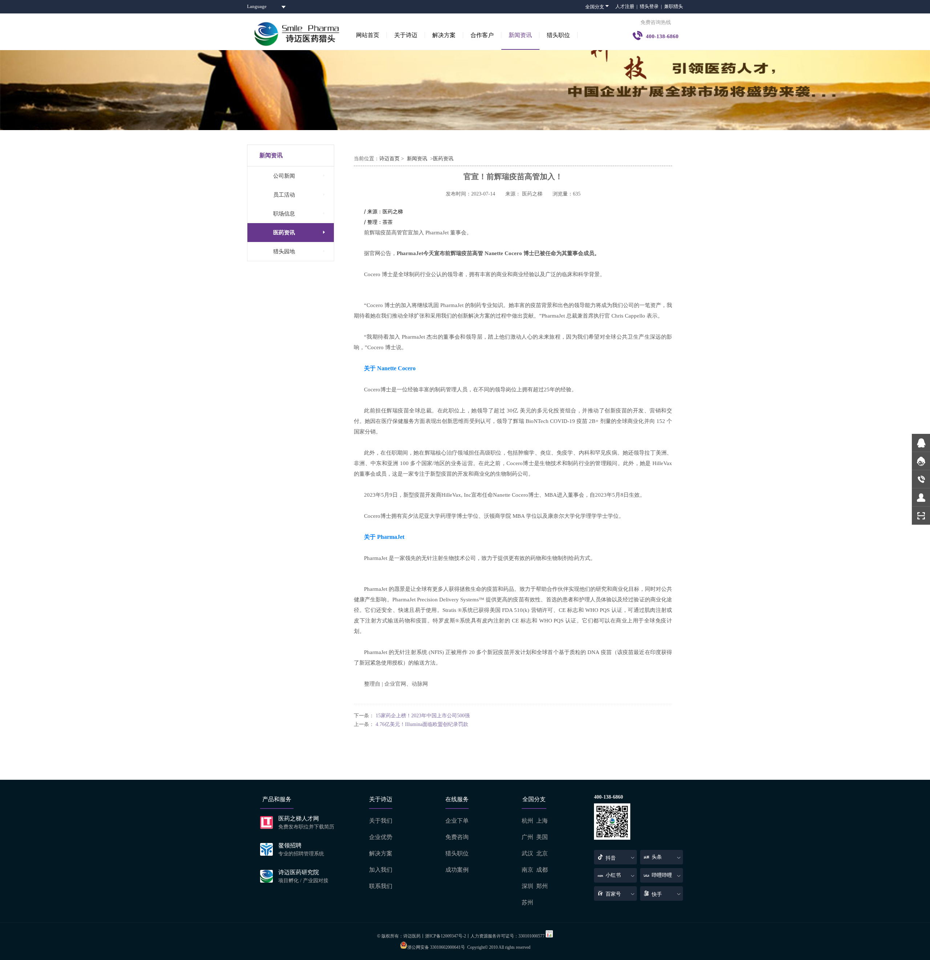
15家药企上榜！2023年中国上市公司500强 (423, 715)
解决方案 (444, 35)
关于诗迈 (405, 35)
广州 (527, 837)
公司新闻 (300, 176)
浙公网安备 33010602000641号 (436, 947)
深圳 (527, 886)
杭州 (527, 821)
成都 (542, 870)
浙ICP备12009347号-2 (445, 936)
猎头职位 (558, 35)
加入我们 (380, 870)
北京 (542, 853)
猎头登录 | (652, 6)
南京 (527, 870)
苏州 (527, 902)
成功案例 (457, 870)
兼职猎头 (673, 6)
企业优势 (380, 837)
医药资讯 (300, 232)
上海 (542, 821)
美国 (542, 837)
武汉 (527, 853)
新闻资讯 (520, 35)
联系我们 (380, 886)
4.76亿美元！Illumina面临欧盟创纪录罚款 (422, 724)
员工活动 (300, 194)
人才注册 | (627, 6)
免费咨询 (457, 837)
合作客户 (482, 35)
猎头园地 (300, 251)
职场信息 (300, 213)
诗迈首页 (389, 158)
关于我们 (380, 821)
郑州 (542, 886)
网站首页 (367, 35)
